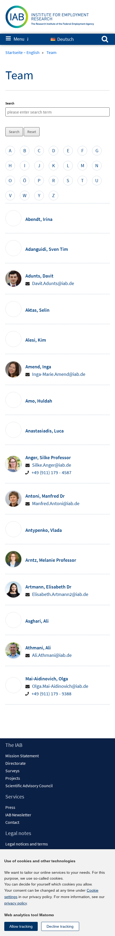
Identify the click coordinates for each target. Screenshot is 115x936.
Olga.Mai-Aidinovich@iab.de (60, 686)
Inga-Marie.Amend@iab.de (58, 374)
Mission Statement (22, 755)
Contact (12, 822)
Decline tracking (60, 926)
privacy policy (15, 903)
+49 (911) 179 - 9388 (51, 694)
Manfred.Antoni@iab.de (55, 503)
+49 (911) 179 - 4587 (51, 472)
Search (9, 103)
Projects (12, 778)
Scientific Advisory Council (29, 785)
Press (10, 807)
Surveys (12, 770)
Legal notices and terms (26, 844)
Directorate (15, 763)
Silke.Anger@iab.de (51, 465)
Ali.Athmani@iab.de (52, 655)
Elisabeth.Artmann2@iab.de (60, 594)
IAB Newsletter (18, 814)
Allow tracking (21, 926)
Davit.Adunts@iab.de (53, 283)
